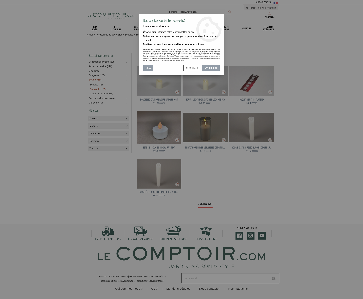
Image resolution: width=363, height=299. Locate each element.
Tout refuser (193, 68)
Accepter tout (212, 68)
